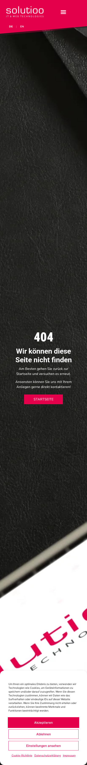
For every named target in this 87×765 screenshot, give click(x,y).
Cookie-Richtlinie (22, 755)
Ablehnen (43, 734)
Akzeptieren (43, 723)
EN (22, 26)
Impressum (69, 755)
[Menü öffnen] (63, 12)
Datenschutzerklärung (47, 755)
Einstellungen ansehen (43, 746)
